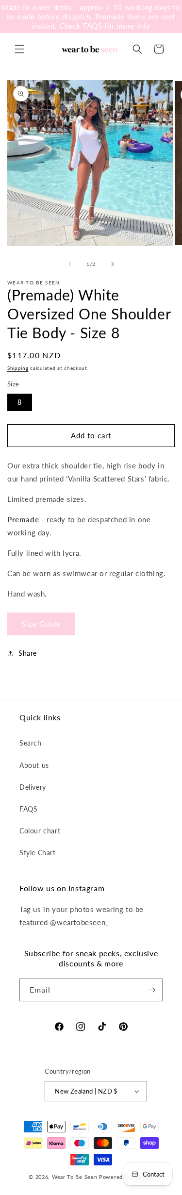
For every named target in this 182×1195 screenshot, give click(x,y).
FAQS (28, 809)
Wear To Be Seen (75, 1177)
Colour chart (39, 831)
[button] (19, 49)
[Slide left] (70, 264)
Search (30, 743)
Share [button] (27, 653)
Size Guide (41, 623)
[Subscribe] (151, 990)
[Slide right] (112, 264)
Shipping (18, 368)
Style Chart (37, 852)
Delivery (32, 787)
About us (34, 765)
